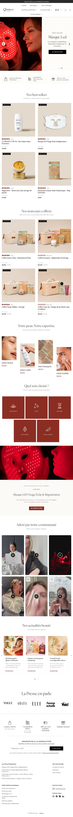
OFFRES (24, 5)
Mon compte (57, 772)
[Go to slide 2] (60, 68)
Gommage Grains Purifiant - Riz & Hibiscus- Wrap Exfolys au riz (17, 775)
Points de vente (6, 791)
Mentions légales (7, 801)
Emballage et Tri (7, 794)
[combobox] (56, 10)
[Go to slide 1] (58, 68)
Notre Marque (36, 14)
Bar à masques (46, 5)
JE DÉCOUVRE (57, 52)
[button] (6, 139)
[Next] (71, 655)
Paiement (56, 770)
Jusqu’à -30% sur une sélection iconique (36, 1)
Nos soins (33, 5)
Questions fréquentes (8, 788)
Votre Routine (45, 10)
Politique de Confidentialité (10, 803)
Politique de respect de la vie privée (50, 753)
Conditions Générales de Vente (9, 797)
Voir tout (4, 365)
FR (57, 10)
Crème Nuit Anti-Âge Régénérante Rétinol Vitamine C (15, 770)
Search (41, 813)
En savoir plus (9, 670)
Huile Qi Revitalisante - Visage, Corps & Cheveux (17, 778)
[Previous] (1, 655)
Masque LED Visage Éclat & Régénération (14, 767)
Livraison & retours (58, 767)
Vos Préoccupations (28, 10)
